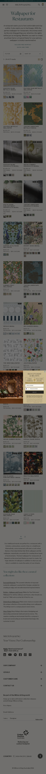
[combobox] (27, 388)
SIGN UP (34, 392)
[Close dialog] (45, 371)
